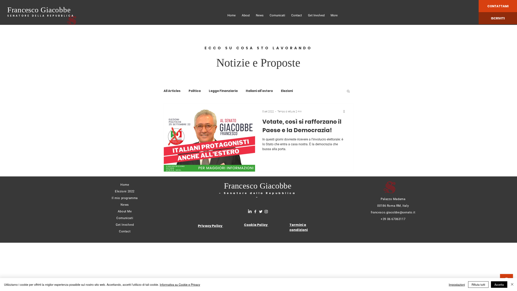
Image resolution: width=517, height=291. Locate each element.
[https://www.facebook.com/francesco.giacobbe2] (255, 211)
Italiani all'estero (259, 91)
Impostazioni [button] (457, 285)
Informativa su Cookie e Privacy (180, 285)
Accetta (499, 285)
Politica (195, 91)
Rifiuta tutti (478, 285)
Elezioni (287, 91)
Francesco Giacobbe (38, 10)
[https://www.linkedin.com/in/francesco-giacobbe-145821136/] (250, 211)
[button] (348, 91)
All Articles (172, 91)
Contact (124, 231)
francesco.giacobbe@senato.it (393, 212)
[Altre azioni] (345, 111)
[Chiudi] (512, 284)
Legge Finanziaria (223, 91)
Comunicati (124, 218)
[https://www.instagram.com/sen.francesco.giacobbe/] (266, 211)
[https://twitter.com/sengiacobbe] (260, 211)
